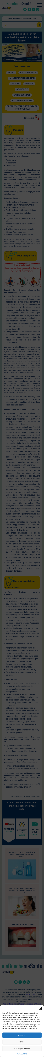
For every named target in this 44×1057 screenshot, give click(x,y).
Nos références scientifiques (30, 1004)
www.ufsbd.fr (31, 994)
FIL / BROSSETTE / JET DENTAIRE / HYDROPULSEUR (22, 107)
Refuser (22, 1042)
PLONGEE (15, 84)
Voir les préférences (22, 1048)
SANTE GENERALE (22, 95)
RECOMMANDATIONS (22, 100)
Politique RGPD (22, 1054)
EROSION (29, 84)
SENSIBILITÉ (22, 89)
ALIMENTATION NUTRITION (22, 78)
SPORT (11, 72)
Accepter (22, 1035)
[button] (40, 1008)
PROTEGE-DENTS (28, 72)
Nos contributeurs (10, 1004)
